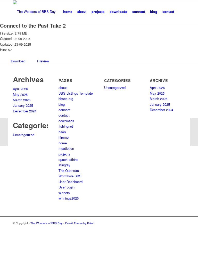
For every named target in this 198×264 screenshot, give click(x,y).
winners (64, 192)
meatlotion (66, 148)
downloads (66, 120)
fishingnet (66, 126)
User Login (67, 187)
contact (64, 115)
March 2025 (21, 99)
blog (62, 104)
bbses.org (66, 98)
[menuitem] (68, 11)
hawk (62, 131)
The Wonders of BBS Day (46, 223)
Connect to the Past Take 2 (33, 25)
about (63, 87)
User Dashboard (70, 181)
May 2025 (20, 94)
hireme (64, 137)
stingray (64, 164)
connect (64, 109)
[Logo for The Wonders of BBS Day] (34, 11)
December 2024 (24, 111)
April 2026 (20, 88)
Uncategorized (23, 134)
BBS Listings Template (76, 93)
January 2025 (23, 105)
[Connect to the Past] (4, 132)
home (63, 143)
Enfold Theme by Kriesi (79, 223)
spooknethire (68, 159)
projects (64, 154)
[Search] (181, 11)
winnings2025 (69, 198)
